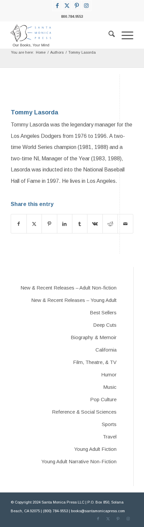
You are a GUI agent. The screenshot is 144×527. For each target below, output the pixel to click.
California (106, 350)
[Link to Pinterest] (76, 5)
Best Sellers (103, 312)
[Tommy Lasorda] (24, 90)
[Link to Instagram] (86, 5)
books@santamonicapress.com (98, 511)
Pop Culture (103, 399)
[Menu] (124, 35)
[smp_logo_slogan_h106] (60, 35)
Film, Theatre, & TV (95, 362)
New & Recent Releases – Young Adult (74, 300)
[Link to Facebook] (57, 5)
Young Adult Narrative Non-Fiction (79, 461)
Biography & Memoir (94, 337)
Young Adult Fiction (95, 449)
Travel (110, 436)
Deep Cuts (105, 325)
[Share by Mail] (125, 223)
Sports (109, 424)
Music (110, 387)
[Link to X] (67, 5)
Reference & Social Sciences (84, 412)
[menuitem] (108, 35)
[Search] (108, 35)
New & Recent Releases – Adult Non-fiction (68, 288)
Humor (109, 374)
